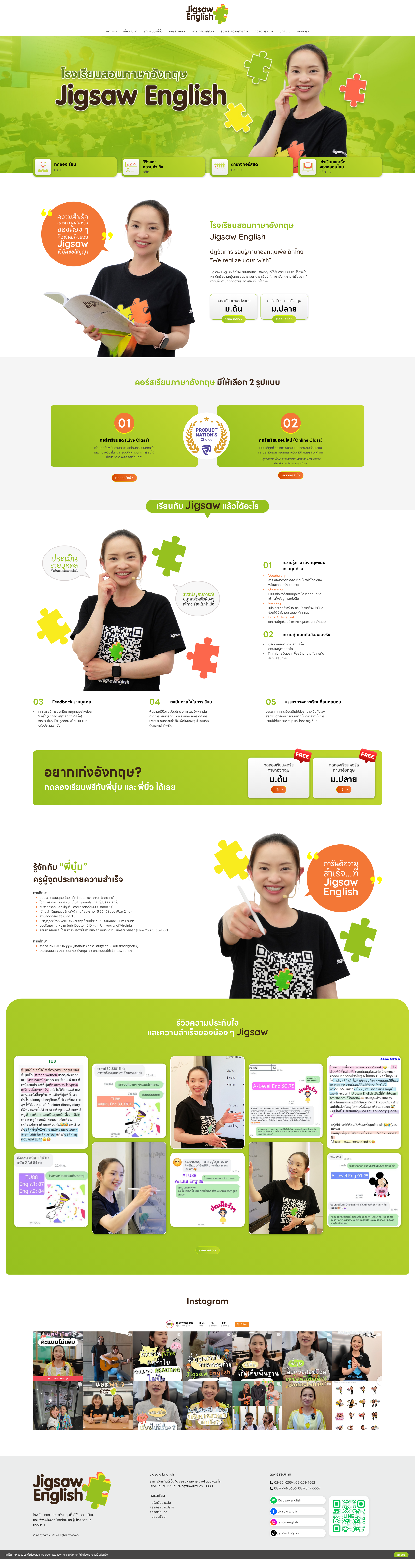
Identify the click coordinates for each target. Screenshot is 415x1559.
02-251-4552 (305, 1482)
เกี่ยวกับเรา (130, 31)
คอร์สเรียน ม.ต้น (160, 1502)
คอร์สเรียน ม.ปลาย (162, 1507)
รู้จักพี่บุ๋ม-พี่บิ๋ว (153, 31)
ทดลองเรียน (263, 31)
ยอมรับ (401, 1555)
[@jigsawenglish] (169, 1324)
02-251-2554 (284, 1482)
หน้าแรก (111, 31)
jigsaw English (288, 1533)
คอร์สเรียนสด (158, 1512)
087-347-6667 (309, 1488)
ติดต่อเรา (303, 31)
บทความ (284, 31)
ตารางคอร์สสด (202, 31)
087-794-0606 (285, 1488)
